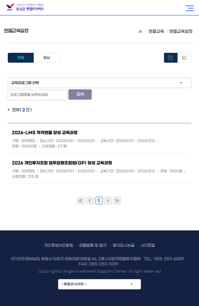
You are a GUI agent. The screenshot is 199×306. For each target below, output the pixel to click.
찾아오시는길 (123, 245)
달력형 (184, 57)
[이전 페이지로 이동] (90, 201)
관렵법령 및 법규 (92, 245)
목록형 (170, 57)
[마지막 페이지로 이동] (117, 201)
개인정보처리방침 (58, 245)
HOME (140, 31)
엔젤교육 (156, 31)
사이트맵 (147, 245)
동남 (46, 58)
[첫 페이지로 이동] (81, 201)
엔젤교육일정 (181, 31)
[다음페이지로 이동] (108, 201)
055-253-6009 (169, 259)
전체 (20, 58)
